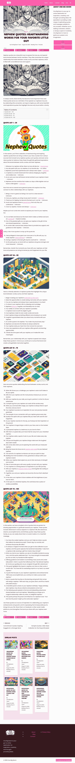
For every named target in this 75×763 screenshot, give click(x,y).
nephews (10, 219)
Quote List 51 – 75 (9, 115)
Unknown (46, 170)
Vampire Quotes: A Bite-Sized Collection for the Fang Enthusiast (38, 626)
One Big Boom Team (16, 44)
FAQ (67, 3)
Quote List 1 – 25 (9, 112)
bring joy (14, 306)
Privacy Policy (46, 732)
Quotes (26, 31)
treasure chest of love (24, 469)
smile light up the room (31, 298)
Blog (62, 3)
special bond (27, 202)
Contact (57, 3)
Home (46, 3)
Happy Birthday (19, 238)
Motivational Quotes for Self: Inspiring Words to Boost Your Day (11, 692)
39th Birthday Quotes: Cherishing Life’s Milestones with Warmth (26, 655)
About (51, 3)
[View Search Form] (70, 3)
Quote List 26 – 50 (10, 114)
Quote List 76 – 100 (10, 117)
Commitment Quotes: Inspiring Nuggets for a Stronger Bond (13, 626)
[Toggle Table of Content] (46, 110)
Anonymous (44, 166)
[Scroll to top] (71, 759)
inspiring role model (31, 449)
